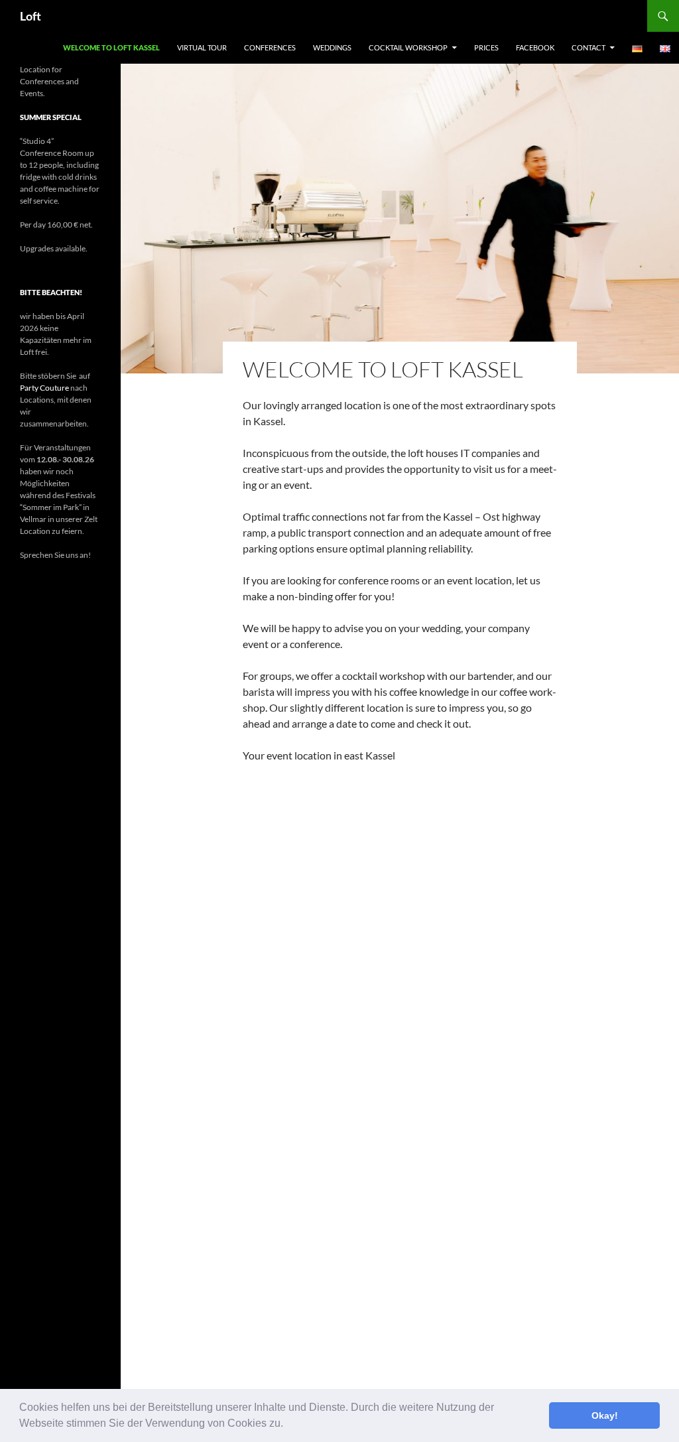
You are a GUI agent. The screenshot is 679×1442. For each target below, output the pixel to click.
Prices (486, 47)
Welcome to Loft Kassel (111, 47)
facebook (535, 47)
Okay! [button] (604, 1415)
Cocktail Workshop (408, 47)
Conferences (270, 47)
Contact (588, 47)
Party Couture (44, 388)
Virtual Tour (202, 47)
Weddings (332, 47)
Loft (30, 16)
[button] (288, 1425)
